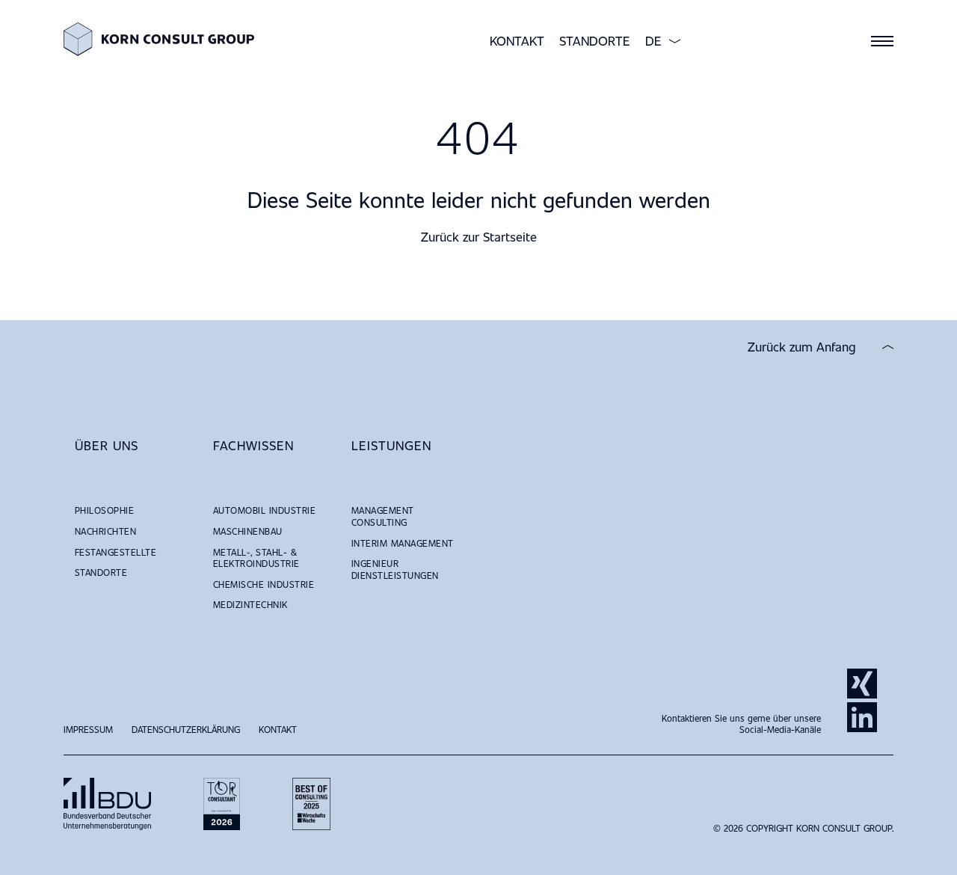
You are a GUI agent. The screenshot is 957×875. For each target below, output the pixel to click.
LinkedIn (862, 717)
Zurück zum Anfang (802, 347)
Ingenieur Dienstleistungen (395, 569)
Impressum (88, 729)
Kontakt (517, 40)
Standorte (594, 40)
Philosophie (104, 510)
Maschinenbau (248, 531)
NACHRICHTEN (105, 531)
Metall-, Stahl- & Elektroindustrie (256, 558)
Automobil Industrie (264, 510)
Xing (862, 684)
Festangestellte (115, 552)
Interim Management (402, 543)
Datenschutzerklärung (186, 729)
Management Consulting (382, 516)
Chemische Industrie (263, 584)
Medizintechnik (250, 604)
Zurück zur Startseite (479, 236)
